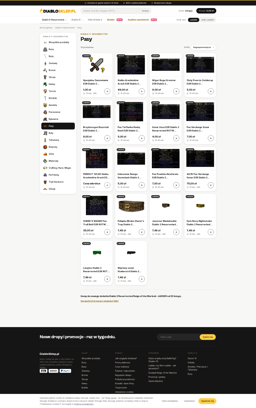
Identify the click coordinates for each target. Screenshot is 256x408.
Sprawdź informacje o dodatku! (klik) (100, 301)
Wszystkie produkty (59, 42)
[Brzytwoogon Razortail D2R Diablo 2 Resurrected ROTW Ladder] (97, 122)
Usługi (52, 189)
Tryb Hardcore (56, 182)
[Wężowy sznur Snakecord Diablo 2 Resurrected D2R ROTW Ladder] (131, 263)
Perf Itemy (54, 175)
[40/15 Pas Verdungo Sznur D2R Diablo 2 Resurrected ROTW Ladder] (200, 169)
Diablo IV (76, 20)
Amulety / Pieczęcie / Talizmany (198, 368)
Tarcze (52, 91)
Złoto (51, 154)
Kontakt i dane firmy (124, 383)
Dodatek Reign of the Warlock (162, 373)
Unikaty (191, 362)
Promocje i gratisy (156, 377)
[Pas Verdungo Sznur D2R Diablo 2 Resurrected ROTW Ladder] (200, 122)
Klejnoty (53, 147)
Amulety (53, 105)
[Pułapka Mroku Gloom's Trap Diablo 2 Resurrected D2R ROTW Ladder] (131, 216)
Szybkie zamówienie (142, 20)
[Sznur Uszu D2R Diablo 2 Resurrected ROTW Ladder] (166, 122)
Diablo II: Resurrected (53, 20)
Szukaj (145, 11)
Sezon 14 (192, 358)
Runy (51, 49)
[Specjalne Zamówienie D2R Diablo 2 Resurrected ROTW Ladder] (97, 75)
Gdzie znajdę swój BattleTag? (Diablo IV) (162, 360)
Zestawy (53, 63)
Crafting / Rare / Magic (60, 168)
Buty (51, 133)
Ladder (193, 20)
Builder (114, 20)
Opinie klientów (155, 381)
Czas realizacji (122, 367)
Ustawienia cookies (124, 392)
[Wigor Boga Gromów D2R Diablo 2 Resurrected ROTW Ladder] (166, 75)
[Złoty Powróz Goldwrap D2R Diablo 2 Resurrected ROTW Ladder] (200, 75)
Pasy (51, 126)
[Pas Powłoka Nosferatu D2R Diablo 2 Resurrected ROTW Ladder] (166, 169)
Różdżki (53, 98)
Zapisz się (208, 337)
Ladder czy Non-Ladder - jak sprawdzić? (162, 367)
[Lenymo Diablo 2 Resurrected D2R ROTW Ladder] (97, 263)
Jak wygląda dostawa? (126, 358)
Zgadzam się (207, 401)
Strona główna (46, 28)
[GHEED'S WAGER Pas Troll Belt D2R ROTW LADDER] (97, 216)
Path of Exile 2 (95, 20)
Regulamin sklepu (123, 375)
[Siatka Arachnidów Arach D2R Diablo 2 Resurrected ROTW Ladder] (131, 75)
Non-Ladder (208, 20)
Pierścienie (54, 112)
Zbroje (52, 77)
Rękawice (53, 119)
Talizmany (54, 140)
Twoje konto (121, 387)
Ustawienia (189, 401)
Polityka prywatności (125, 379)
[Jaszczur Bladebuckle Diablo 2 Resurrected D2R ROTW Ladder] (166, 216)
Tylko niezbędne (170, 401)
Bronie (52, 70)
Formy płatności (122, 362)
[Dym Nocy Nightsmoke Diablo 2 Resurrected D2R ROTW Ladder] (200, 216)
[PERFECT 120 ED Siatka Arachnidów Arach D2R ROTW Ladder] (97, 169)
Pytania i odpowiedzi (125, 371)
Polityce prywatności (83, 404)
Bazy (51, 56)
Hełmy (52, 84)
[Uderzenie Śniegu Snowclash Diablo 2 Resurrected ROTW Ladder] (131, 169)
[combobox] (109, 11)
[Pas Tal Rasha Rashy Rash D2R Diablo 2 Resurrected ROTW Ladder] (131, 122)
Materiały (53, 161)
